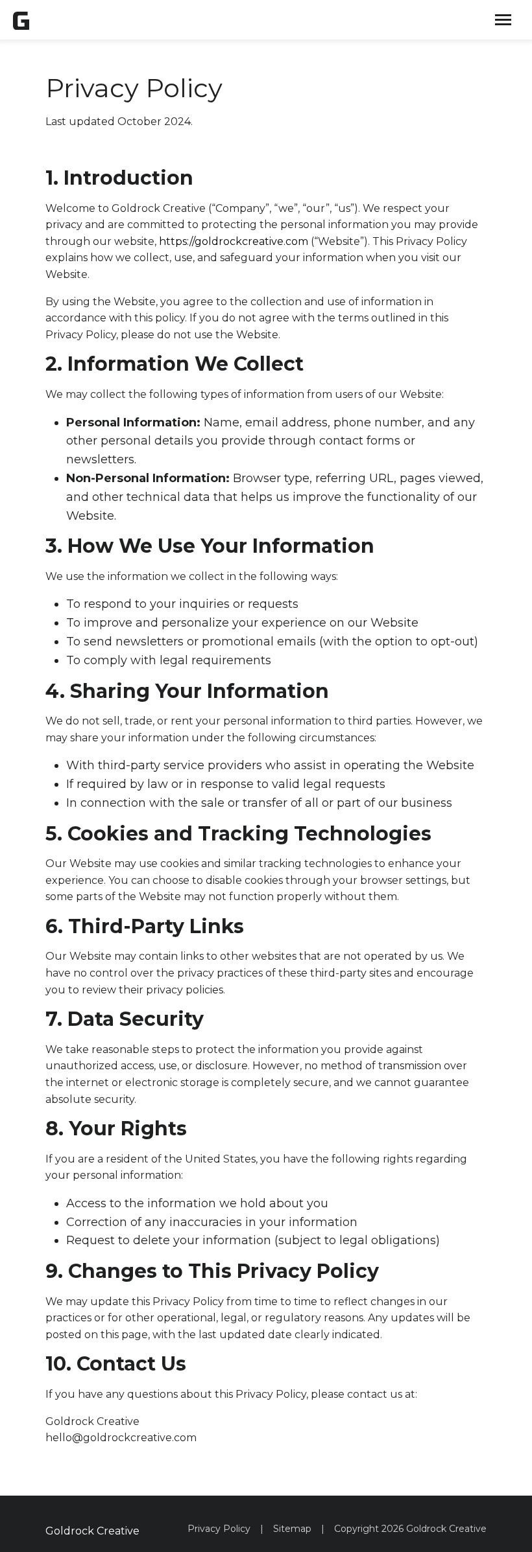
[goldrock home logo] (21, 19)
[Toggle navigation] (503, 19)
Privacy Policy (218, 1529)
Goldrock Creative (92, 1531)
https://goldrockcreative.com (233, 241)
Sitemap (292, 1529)
